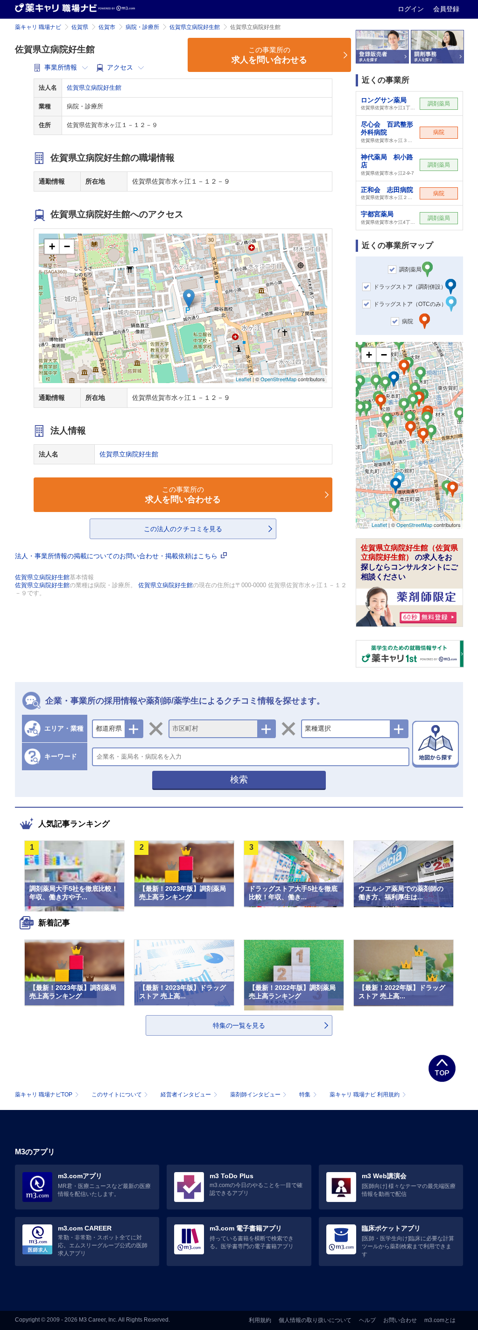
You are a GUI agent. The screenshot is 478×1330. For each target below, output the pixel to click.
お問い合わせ (400, 1320)
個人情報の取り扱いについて (315, 1320)
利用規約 (260, 1320)
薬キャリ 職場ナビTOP (43, 1094)
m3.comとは (440, 1320)
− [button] (67, 246)
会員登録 (446, 9)
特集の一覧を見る (239, 1025)
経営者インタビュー (186, 1094)
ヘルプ (367, 1320)
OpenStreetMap (278, 379)
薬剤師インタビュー (255, 1094)
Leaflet (243, 379)
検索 (239, 779)
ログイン (412, 9)
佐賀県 (79, 27)
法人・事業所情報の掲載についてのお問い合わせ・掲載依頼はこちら (117, 556)
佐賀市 (106, 27)
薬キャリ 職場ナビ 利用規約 (365, 1094)
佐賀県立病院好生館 (194, 27)
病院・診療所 (142, 27)
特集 (304, 1094)
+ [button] (52, 246)
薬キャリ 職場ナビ (38, 27)
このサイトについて (116, 1094)
